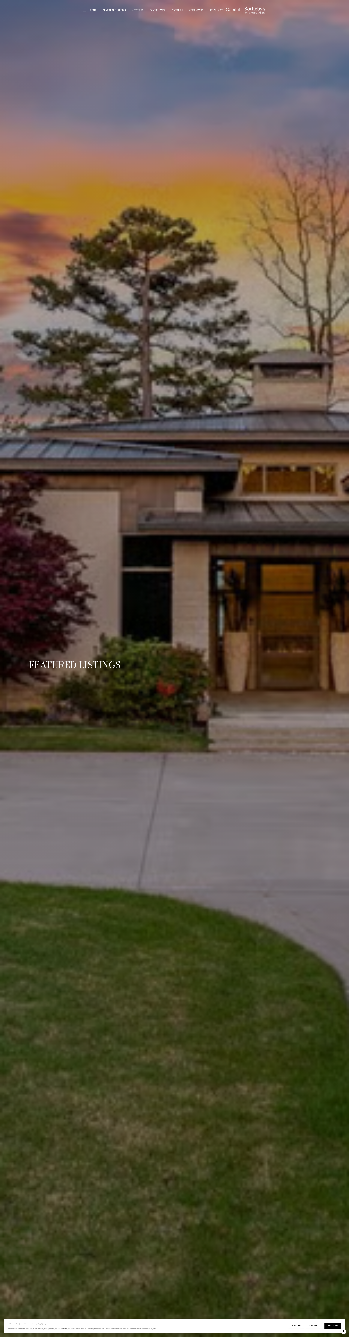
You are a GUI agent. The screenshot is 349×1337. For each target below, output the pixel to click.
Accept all (333, 1326)
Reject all (296, 1326)
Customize (314, 1326)
